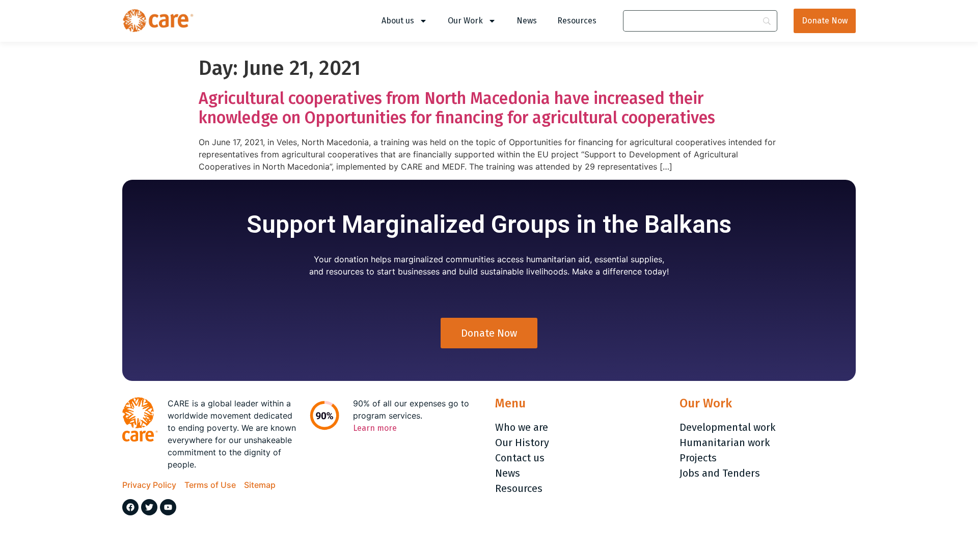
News (527, 20)
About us (398, 20)
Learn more (375, 428)
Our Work (465, 20)
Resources (576, 20)
